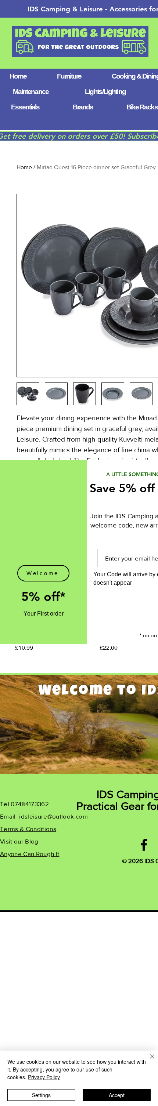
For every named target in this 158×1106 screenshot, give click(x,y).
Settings (41, 1095)
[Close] (148, 1061)
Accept (117, 1095)
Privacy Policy (44, 1077)
